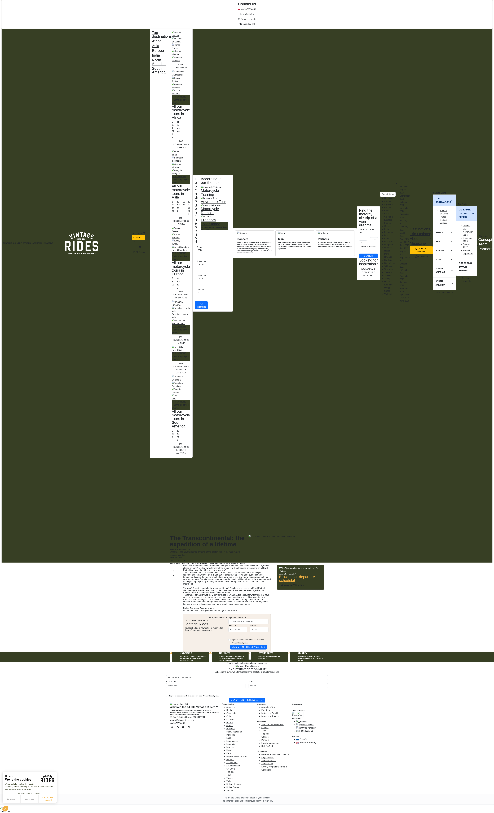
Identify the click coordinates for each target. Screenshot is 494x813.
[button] (5, 809)
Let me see (29, 799)
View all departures (468, 252)
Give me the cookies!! (47, 799)
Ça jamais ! (11, 799)
